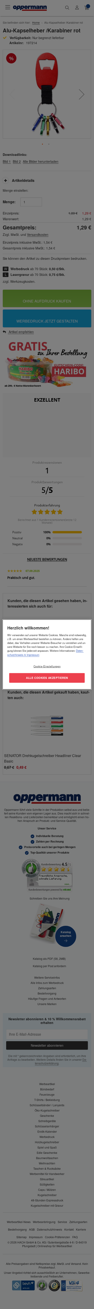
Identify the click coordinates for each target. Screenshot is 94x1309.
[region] (46, 654)
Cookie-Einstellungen (47, 666)
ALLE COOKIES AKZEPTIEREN (47, 678)
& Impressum (31, 654)
